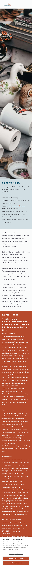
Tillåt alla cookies (16, 563)
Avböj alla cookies (16, 558)
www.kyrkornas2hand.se (17, 206)
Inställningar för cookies (16, 554)
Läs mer (16, 549)
